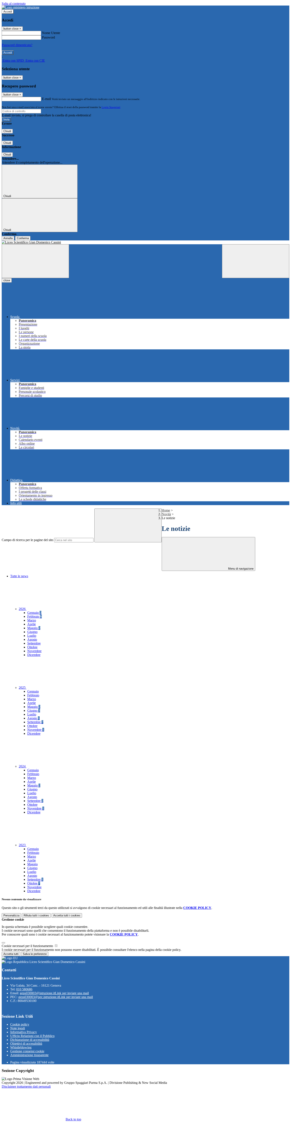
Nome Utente (51, 33)
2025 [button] (22, 687)
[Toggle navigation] (35, 261)
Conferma (23, 238)
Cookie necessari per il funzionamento (28, 946)
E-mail (46, 99)
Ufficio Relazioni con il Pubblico (32, 1036)
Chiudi (7, 131)
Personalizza (11, 915)
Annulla (8, 238)
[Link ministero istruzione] (20, 7)
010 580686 (24, 989)
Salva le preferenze (35, 954)
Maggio (33, 628)
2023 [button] (22, 845)
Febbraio (34, 616)
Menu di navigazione (240, 568)
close (6, 280)
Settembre (34, 643)
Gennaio (34, 612)
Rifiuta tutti (36, 915)
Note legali (17, 1028)
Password (48, 37)
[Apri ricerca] (255, 261)
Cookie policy (19, 1024)
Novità (166, 514)
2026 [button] (22, 609)
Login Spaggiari (111, 107)
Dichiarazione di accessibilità (29, 1040)
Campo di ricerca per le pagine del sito (27, 540)
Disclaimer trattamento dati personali (26, 1086)
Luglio (31, 635)
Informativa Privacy (23, 1032)
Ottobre (32, 647)
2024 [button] (22, 766)
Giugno (32, 632)
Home (166, 510)
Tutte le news (19, 576)
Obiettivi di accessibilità (26, 1043)
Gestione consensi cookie (27, 1051)
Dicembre (33, 655)
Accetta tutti (66, 915)
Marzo (31, 620)
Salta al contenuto (14, 3)
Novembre (34, 651)
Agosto (32, 639)
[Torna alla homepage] (145, 242)
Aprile (31, 624)
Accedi (7, 11)
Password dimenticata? (17, 45)
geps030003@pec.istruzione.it (55, 997)
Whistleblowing (21, 1047)
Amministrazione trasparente (29, 1055)
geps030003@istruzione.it (54, 993)
